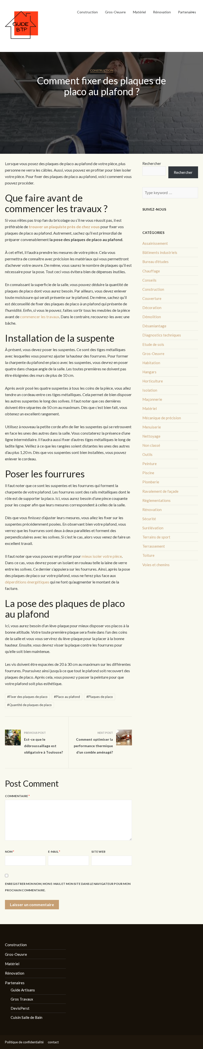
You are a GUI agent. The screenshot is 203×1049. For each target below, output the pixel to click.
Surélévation (152, 528)
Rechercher (151, 163)
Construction (87, 12)
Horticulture (152, 381)
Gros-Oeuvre (115, 12)
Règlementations (156, 500)
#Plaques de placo (99, 697)
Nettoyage (151, 436)
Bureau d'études (155, 261)
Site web (98, 851)
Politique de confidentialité (24, 1042)
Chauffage (151, 271)
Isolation (149, 390)
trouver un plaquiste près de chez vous (64, 226)
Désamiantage (154, 326)
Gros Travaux (22, 999)
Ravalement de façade (160, 491)
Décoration (151, 307)
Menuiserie (151, 427)
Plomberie (150, 482)
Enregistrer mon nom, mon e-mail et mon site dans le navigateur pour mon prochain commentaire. (67, 887)
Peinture (149, 463)
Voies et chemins (156, 564)
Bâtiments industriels (159, 252)
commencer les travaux (39, 316)
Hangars (149, 372)
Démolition (151, 316)
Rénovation (162, 12)
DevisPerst (20, 1008)
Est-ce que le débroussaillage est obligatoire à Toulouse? (43, 745)
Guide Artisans (23, 990)
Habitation (151, 362)
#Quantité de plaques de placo (29, 705)
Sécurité (149, 518)
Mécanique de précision (161, 418)
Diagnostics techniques (161, 335)
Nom (9, 851)
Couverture (151, 298)
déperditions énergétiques (27, 582)
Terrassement (153, 546)
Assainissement (155, 243)
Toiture (148, 555)
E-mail (54, 851)
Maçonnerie (152, 399)
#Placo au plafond (67, 697)
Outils (147, 454)
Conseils (149, 280)
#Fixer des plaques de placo (27, 697)
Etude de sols (153, 344)
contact (53, 1042)
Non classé (151, 445)
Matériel (139, 12)
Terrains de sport (156, 537)
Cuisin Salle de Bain (26, 1017)
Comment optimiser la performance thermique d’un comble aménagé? (93, 745)
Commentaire (17, 796)
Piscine (148, 472)
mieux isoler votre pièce (102, 556)
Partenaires (187, 12)
